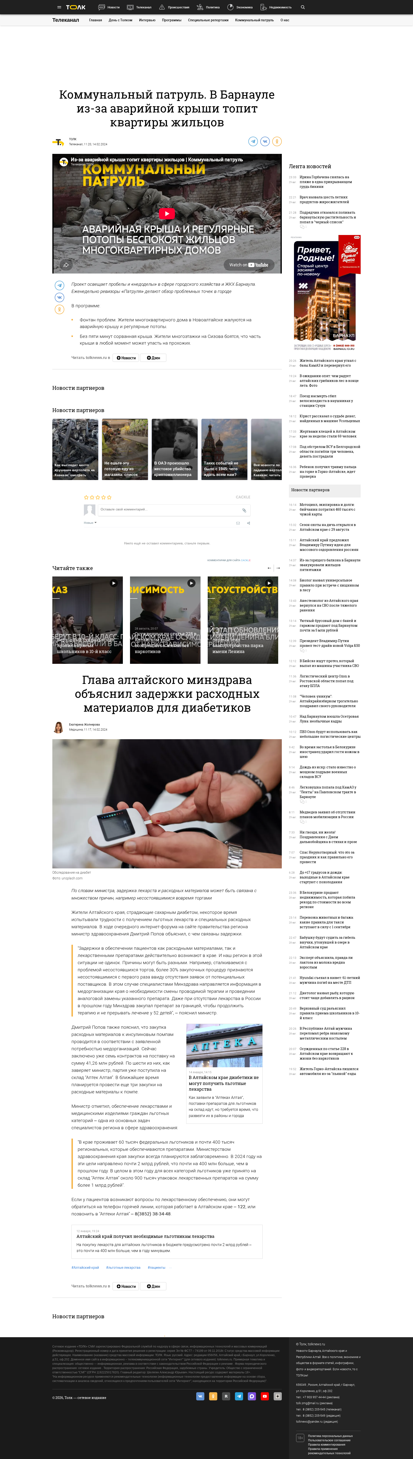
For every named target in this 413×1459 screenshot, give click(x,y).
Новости (114, 7)
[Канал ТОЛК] (153, 358)
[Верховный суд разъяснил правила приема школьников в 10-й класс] (87, 620)
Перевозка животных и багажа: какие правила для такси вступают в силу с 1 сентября (327, 922)
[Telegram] (253, 141)
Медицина (76, 729)
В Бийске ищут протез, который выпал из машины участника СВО (329, 663)
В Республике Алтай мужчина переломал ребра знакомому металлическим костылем (326, 1033)
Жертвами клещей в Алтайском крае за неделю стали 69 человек (328, 433)
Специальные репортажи (208, 20)
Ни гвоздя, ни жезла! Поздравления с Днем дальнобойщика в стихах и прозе (328, 837)
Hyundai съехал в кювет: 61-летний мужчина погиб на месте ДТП (330, 980)
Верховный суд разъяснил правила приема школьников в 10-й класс (86, 645)
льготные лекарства (123, 1267)
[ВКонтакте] (265, 141)
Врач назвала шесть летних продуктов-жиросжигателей (324, 199)
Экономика (244, 7)
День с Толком (120, 20)
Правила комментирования (326, 1444)
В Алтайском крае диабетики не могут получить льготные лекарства (224, 1083)
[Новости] (126, 358)
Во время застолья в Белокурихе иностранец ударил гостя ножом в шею (329, 752)
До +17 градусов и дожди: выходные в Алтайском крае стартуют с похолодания (325, 877)
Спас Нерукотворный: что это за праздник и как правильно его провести (327, 857)
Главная (95, 20)
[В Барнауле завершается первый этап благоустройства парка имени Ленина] (243, 620)
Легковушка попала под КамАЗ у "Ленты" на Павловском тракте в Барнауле (328, 792)
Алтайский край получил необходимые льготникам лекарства (145, 1236)
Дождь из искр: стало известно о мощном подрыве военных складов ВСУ (328, 772)
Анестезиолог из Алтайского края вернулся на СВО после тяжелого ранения (329, 605)
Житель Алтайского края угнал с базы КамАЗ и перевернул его (328, 363)
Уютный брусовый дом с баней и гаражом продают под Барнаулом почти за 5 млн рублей (329, 625)
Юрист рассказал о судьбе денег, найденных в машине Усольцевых (330, 418)
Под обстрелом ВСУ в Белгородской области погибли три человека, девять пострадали (330, 451)
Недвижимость (280, 7)
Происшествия (178, 7)
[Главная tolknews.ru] (75, 7)
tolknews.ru (316, 1344)
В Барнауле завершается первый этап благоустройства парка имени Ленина (239, 642)
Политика (213, 7)
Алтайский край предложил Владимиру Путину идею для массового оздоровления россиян (329, 545)
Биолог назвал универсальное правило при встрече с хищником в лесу (329, 585)
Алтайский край (85, 1267)
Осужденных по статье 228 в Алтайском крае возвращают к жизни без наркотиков (165, 642)
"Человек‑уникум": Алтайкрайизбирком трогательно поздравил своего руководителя (329, 701)
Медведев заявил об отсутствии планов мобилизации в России (327, 814)
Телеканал (143, 7)
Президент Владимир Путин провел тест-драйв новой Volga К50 (330, 643)
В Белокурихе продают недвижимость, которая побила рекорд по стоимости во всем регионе (327, 899)
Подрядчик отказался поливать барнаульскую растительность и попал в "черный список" (328, 217)
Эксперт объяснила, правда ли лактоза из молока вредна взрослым (326, 962)
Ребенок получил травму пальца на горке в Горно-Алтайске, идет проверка (328, 471)
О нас (285, 20)
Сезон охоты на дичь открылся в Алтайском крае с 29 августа (328, 527)
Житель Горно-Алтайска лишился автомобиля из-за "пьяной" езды (329, 1071)
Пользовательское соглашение (329, 1440)
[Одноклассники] (277, 141)
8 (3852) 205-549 (314, 1415)
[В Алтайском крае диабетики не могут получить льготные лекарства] (224, 1046)
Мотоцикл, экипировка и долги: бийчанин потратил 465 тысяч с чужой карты (327, 509)
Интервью (147, 20)
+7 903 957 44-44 (314, 1397)
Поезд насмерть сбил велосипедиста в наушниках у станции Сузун (326, 401)
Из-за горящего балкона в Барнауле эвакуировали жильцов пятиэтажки (330, 565)
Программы (171, 20)
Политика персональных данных (330, 1436)
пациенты (156, 1267)
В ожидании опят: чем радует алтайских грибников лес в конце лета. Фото (329, 381)
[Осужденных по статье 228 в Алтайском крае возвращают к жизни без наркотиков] (165, 620)
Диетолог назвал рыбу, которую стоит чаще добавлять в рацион (327, 995)
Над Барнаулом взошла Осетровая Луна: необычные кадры (329, 718)
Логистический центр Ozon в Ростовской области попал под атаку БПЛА (326, 681)
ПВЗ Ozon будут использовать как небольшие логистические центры (330, 734)
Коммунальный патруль (254, 20)
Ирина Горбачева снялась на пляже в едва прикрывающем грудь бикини (326, 182)
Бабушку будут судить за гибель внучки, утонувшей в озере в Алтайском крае (327, 942)
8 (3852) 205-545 (314, 1409)
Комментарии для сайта (229, 560)
